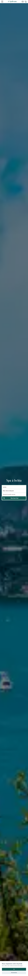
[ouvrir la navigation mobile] (2, 1)
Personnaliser (14, 972)
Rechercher (14, 498)
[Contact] (23, 2)
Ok (14, 969)
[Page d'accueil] (12, 1)
